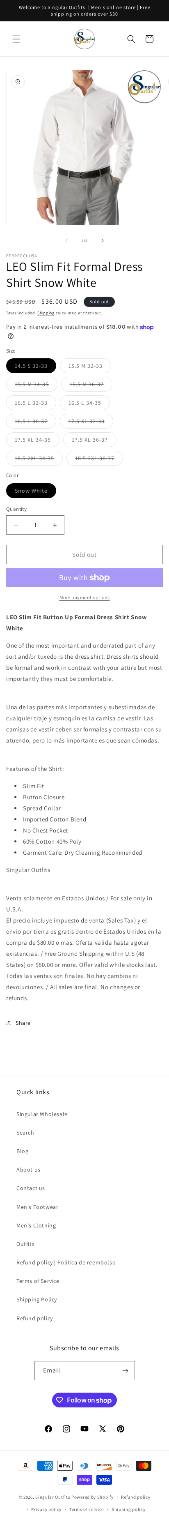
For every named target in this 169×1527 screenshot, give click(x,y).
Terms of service (86, 1509)
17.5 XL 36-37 (94, 441)
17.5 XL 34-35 (37, 441)
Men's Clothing (36, 1225)
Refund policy (34, 1318)
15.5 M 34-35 (36, 386)
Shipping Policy (36, 1299)
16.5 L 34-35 (89, 404)
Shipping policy (129, 1509)
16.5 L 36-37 (35, 423)
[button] (16, 39)
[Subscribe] (125, 1370)
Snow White (35, 492)
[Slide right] (103, 240)
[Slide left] (66, 240)
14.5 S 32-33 (35, 367)
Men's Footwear (37, 1207)
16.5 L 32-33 (35, 404)
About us (28, 1169)
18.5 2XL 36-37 (99, 460)
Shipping (46, 313)
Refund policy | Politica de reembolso (66, 1262)
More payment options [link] (84, 597)
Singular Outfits (52, 1496)
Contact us (30, 1188)
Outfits (25, 1244)
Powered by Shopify (92, 1496)
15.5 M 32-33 (90, 367)
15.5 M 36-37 (91, 386)
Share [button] (23, 1022)
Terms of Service (37, 1281)
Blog (22, 1151)
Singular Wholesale (42, 1114)
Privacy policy (46, 1509)
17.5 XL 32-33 (91, 423)
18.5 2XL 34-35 (39, 460)
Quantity (16, 508)
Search (25, 1132)
